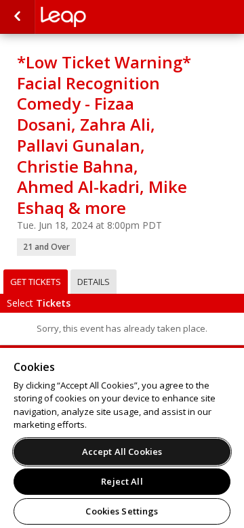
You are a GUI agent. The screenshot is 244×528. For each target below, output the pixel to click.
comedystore (108, 17)
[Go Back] (17, 17)
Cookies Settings (121, 511)
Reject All (121, 481)
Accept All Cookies (122, 451)
